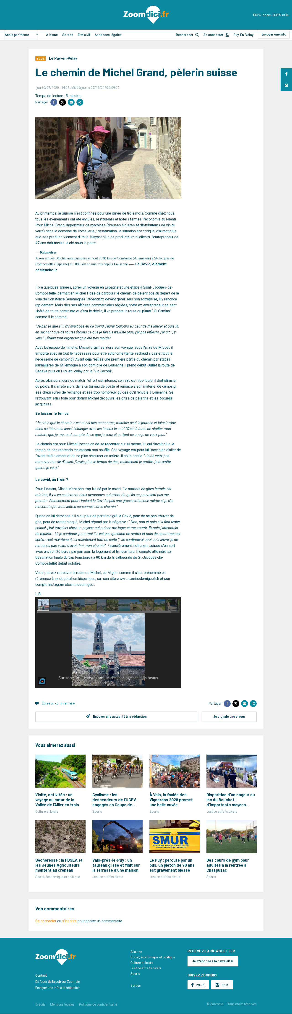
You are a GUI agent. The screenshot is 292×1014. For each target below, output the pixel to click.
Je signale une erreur (229, 716)
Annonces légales (108, 35)
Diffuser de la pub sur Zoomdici (57, 981)
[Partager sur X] (62, 102)
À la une (52, 35)
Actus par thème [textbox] (17, 35)
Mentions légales (62, 1004)
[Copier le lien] (79, 102)
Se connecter (213, 35)
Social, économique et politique (152, 957)
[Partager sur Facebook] (53, 102)
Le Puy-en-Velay (63, 58)
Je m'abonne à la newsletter (213, 961)
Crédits (40, 1004)
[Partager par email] (71, 102)
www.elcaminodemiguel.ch (137, 578)
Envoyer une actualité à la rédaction (120, 716)
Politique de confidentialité (98, 1004)
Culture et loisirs (142, 963)
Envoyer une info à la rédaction (57, 988)
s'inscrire (69, 921)
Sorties (67, 35)
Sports (135, 974)
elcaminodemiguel (79, 584)
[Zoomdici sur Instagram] (286, 85)
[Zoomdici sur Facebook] (286, 74)
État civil (84, 35)
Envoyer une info (273, 34)
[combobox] (21, 35)
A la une (136, 952)
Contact (41, 975)
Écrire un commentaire (58, 703)
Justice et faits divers (145, 968)
